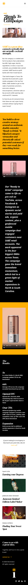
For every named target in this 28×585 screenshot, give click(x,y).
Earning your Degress (12, 474)
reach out (14, 445)
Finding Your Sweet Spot (11, 528)
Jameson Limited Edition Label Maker (12, 501)
